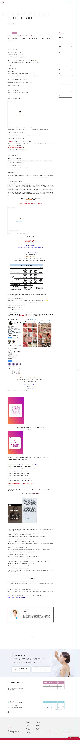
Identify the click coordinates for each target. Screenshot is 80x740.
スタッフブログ (28, 733)
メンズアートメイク (29, 728)
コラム (37, 721)
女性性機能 (27, 725)
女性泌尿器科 (28, 722)
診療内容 (39, 2)
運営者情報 (57, 733)
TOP (26, 721)
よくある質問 (62, 2)
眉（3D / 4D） (33, 35)
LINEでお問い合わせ (66, 731)
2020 (59, 82)
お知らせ (60, 41)
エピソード (38, 732)
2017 (59, 95)
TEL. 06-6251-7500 (11, 690)
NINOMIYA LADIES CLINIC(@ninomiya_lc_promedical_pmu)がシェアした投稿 (20, 127)
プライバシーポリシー (69, 733)
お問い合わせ (54, 731)
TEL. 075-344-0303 (11, 710)
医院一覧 (44, 2)
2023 (59, 69)
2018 (59, 91)
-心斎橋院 (37, 725)
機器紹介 (37, 729)
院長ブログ (60, 46)
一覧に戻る (29, 636)
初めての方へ (56, 2)
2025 (59, 60)
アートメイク (11, 35)
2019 (59, 86)
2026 (59, 56)
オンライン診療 (28, 732)
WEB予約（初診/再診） (70, 2)
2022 (59, 73)
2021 (59, 78)
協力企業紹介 (63, 733)
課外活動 (37, 728)
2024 (59, 64)
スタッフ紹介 (50, 2)
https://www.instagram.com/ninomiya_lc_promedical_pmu (19, 390)
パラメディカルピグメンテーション (22, 35)
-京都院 (37, 726)
